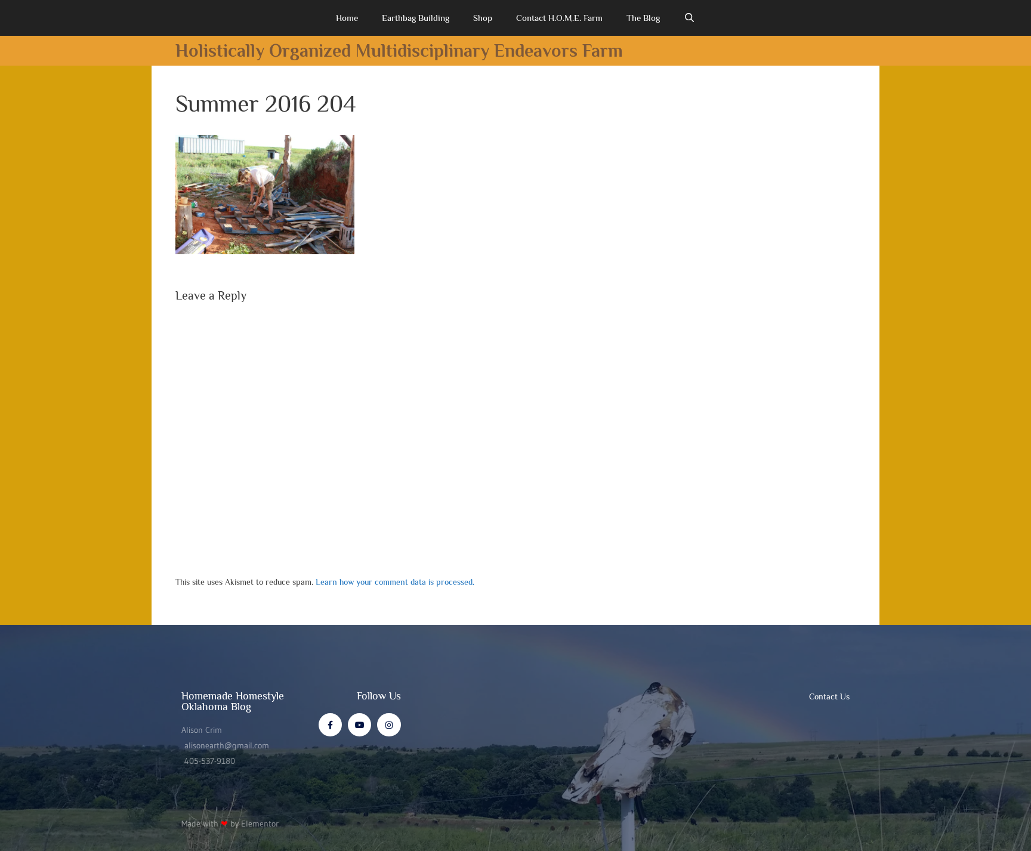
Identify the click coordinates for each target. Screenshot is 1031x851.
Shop (482, 18)
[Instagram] (388, 724)
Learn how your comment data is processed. (395, 582)
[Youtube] (359, 724)
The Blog (643, 18)
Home (347, 18)
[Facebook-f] (330, 724)
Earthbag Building (415, 18)
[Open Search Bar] (689, 18)
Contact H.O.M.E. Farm (559, 18)
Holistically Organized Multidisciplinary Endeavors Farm (399, 51)
